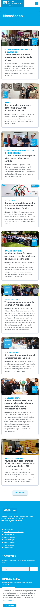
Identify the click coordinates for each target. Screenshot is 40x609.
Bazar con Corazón (9, 545)
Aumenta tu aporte (9, 537)
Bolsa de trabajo (8, 547)
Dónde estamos (8, 529)
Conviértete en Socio (10, 534)
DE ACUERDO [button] (10, 605)
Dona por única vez (9, 542)
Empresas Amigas (9, 540)
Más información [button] (9, 600)
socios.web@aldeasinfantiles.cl (12, 521)
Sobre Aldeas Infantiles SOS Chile (13, 532)
